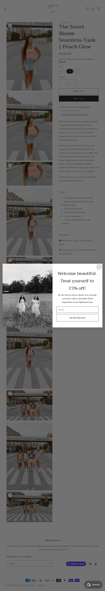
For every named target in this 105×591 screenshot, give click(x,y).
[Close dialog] (99, 267)
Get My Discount (77, 317)
